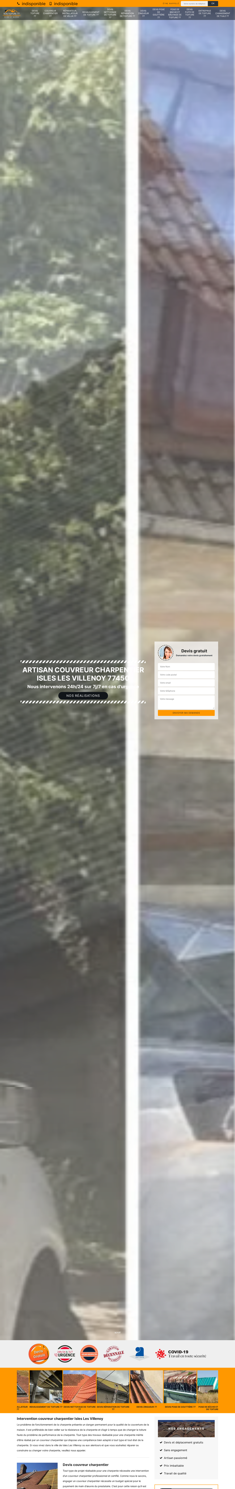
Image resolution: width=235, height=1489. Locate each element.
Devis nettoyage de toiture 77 (110, 13)
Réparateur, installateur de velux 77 (70, 13)
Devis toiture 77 (34, 13)
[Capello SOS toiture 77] (12, 13)
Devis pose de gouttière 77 (159, 13)
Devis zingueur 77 (143, 13)
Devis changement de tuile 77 (222, 13)
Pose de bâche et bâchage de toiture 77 (174, 13)
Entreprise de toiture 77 (205, 13)
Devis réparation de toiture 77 (127, 13)
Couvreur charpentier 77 (50, 13)
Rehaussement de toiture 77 (90, 13)
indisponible (33, 3)
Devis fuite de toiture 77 (189, 13)
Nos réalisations (83, 695)
